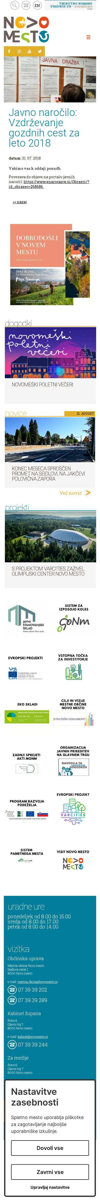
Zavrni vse (50, 1172)
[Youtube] (29, 51)
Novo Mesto (38, 29)
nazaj (22, 202)
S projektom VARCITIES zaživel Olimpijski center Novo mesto (48, 571)
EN (37, 5)
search (14, 5)
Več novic (70, 493)
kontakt (26, 5)
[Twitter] (40, 51)
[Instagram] (19, 51)
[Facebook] (9, 51)
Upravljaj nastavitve (50, 1187)
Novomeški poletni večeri (42, 385)
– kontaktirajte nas (71, 6)
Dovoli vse (50, 1148)
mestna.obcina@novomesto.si (38, 982)
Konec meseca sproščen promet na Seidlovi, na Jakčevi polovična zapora (48, 474)
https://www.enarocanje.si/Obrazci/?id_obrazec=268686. (49, 184)
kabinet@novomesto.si (33, 1036)
